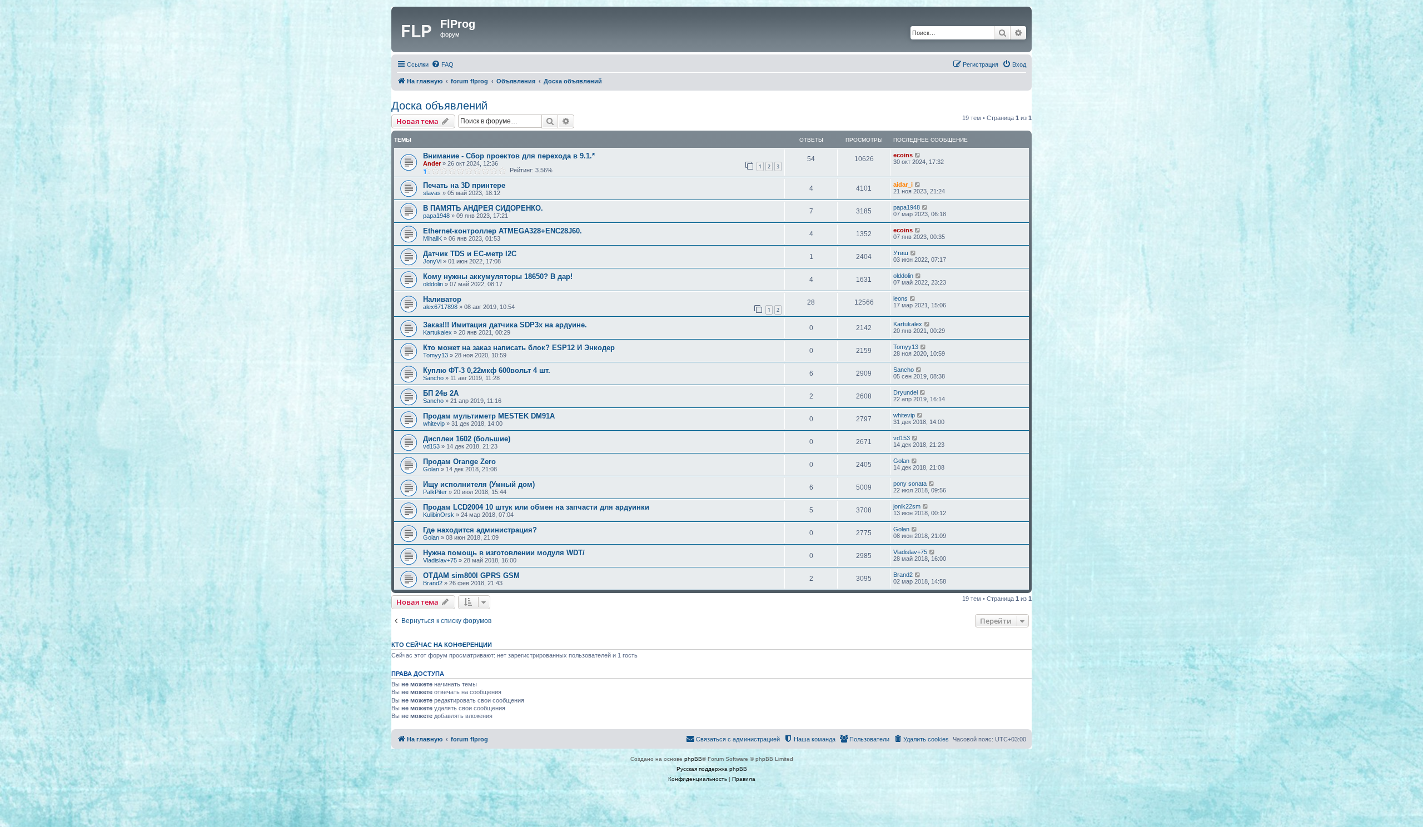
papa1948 (436, 215)
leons (900, 298)
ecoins (903, 155)
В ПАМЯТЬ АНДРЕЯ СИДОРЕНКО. (483, 208)
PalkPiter (435, 492)
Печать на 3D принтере (464, 185)
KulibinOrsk (438, 514)
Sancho (433, 378)
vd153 (431, 446)
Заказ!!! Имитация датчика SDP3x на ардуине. (505, 325)
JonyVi (432, 261)
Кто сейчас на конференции (441, 644)
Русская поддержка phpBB (711, 769)
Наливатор (442, 299)
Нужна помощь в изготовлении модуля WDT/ (504, 553)
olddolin (433, 284)
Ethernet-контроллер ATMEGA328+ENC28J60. (502, 231)
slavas (432, 193)
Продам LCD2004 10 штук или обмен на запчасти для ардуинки (536, 507)
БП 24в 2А (441, 393)
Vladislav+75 (440, 560)
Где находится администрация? (480, 530)
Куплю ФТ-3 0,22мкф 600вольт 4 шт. (486, 370)
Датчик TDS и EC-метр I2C (469, 254)
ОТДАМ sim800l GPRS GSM (471, 575)
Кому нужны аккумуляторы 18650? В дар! (498, 276)
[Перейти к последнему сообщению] (918, 155)
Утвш (900, 253)
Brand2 (432, 583)
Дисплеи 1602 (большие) (466, 439)
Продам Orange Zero (459, 461)
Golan (431, 469)
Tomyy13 (435, 355)
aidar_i (903, 184)
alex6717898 (440, 306)
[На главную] (417, 29)
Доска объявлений (439, 105)
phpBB (693, 759)
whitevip (434, 423)
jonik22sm (907, 506)
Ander (432, 163)
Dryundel (905, 392)
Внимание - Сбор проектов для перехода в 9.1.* (509, 156)
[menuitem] (442, 64)
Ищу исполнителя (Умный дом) (479, 484)
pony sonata (910, 483)
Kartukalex (437, 332)
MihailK (432, 238)
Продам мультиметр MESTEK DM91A (489, 416)
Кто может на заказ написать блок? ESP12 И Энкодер (519, 347)
